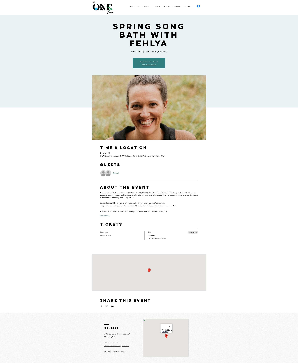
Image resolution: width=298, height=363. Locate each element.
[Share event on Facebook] (101, 306)
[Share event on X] (107, 306)
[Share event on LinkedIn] (112, 306)
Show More (104, 216)
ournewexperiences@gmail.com (116, 346)
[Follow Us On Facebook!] (198, 6)
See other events (149, 64)
